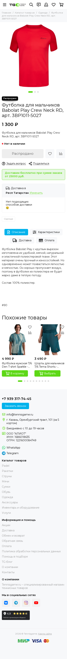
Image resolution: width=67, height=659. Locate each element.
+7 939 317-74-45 (16, 399)
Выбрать (50, 373)
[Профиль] (46, 4)
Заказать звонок (15, 406)
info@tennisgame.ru (20, 414)
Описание (18, 232)
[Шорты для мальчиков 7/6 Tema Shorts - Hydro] (49, 339)
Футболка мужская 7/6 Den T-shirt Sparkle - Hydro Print (17, 365)
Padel (5, 465)
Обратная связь (12, 541)
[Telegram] (16, 603)
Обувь (6, 492)
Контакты (8, 572)
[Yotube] (36, 603)
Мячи (5, 481)
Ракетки (7, 471)
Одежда (42, 12)
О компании (10, 567)
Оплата (49, 240)
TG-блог (7, 561)
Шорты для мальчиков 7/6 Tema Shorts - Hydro (49, 365)
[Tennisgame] (17, 4)
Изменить (36, 193)
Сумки (6, 486)
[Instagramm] (26, 603)
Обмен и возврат (13, 535)
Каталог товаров (25, 12)
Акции (6, 525)
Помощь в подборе (15, 556)
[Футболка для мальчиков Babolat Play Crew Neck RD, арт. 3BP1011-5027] (33, 55)
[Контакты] (38, 4)
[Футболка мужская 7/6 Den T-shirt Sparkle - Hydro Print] (17, 339)
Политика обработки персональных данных (31, 551)
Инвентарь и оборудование (20, 507)
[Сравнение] (60, 153)
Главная (6, 12)
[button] (30, 92)
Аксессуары (10, 502)
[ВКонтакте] (6, 603)
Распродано (23, 154)
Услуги (6, 513)
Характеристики (49, 232)
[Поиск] (31, 4)
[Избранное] (49, 153)
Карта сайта (45, 633)
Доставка (25, 240)
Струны (7, 476)
